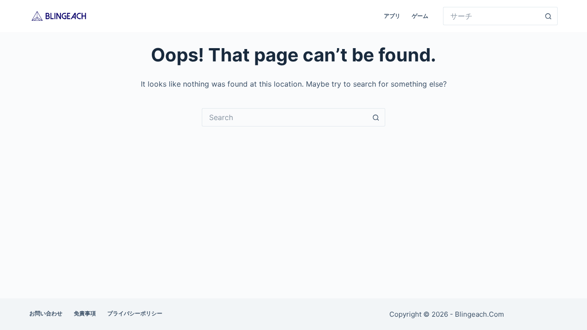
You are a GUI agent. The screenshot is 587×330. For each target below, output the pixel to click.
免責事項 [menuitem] (85, 313)
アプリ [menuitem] (392, 15)
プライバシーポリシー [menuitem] (134, 313)
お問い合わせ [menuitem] (45, 313)
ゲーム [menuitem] (420, 15)
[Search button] (548, 16)
